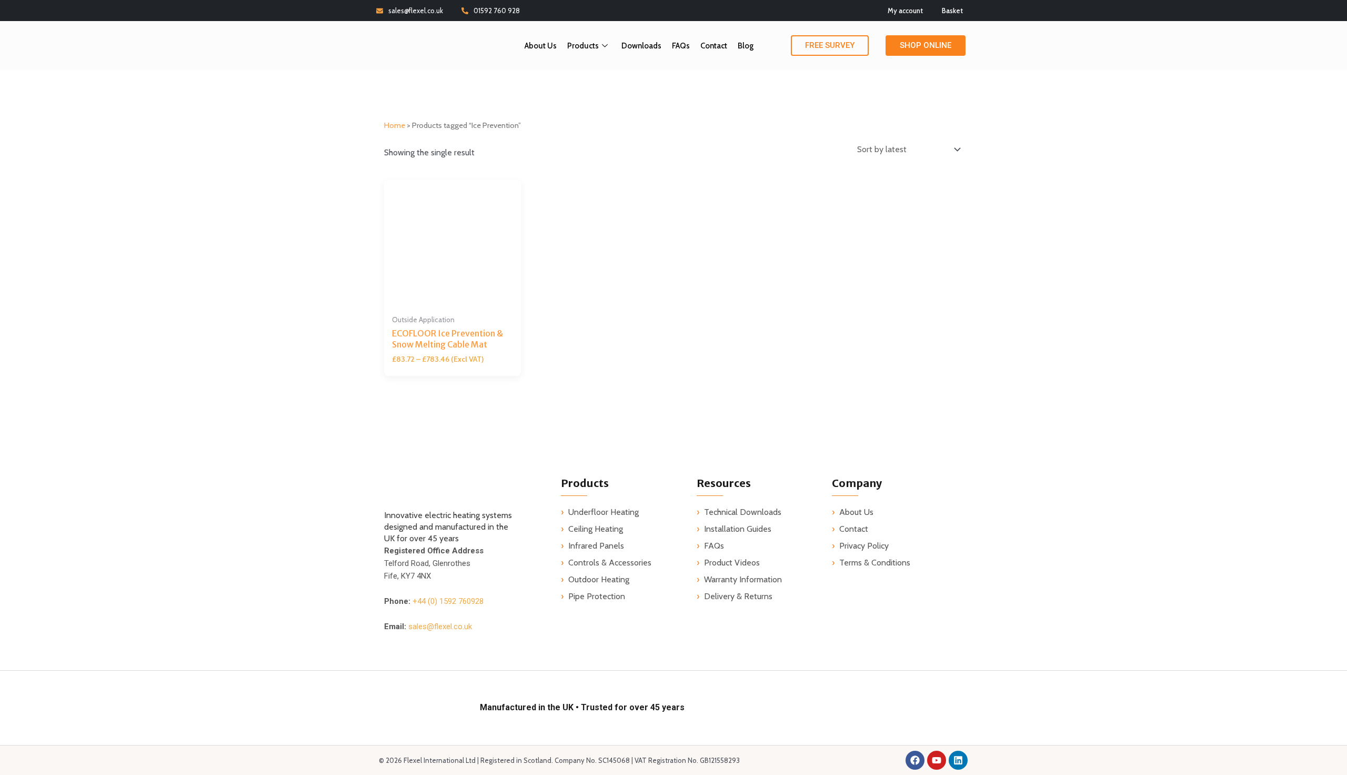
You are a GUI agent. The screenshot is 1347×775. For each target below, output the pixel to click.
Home (394, 125)
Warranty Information (743, 579)
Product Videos (732, 563)
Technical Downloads (742, 512)
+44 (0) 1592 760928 (448, 601)
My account (905, 10)
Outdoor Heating (598, 579)
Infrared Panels (596, 546)
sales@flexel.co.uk (415, 10)
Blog (745, 46)
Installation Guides (737, 529)
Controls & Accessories (609, 563)
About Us (541, 46)
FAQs (681, 46)
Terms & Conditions (874, 563)
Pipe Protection (596, 596)
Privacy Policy (864, 546)
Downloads (641, 46)
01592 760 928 (497, 10)
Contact (713, 46)
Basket (952, 10)
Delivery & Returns (738, 596)
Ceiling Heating (595, 529)
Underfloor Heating (603, 512)
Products (583, 46)
